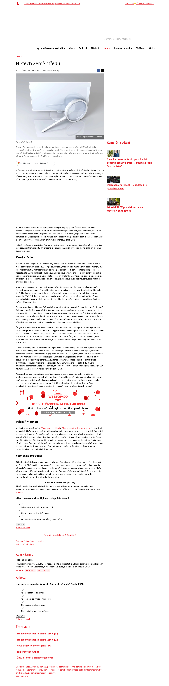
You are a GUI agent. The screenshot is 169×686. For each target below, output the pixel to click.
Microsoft (30, 570)
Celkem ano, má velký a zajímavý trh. (37, 507)
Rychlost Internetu (39, 48)
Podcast (83, 48)
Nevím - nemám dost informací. (35, 513)
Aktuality (60, 48)
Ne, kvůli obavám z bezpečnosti (35, 611)
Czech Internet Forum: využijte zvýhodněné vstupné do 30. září (52, 3)
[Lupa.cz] (19, 3)
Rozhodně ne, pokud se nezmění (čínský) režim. (41, 519)
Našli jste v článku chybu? (25, 544)
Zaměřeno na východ (50, 428)
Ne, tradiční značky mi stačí (33, 605)
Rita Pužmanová (23, 70)
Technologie (43, 570)
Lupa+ (107, 48)
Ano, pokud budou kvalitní (32, 592)
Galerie (153, 48)
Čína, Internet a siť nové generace (77, 428)
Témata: (19, 570)
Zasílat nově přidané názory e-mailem (30, 541)
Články (47, 48)
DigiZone (140, 48)
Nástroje (95, 48)
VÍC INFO (129, 3)
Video (72, 48)
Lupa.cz (19, 56)
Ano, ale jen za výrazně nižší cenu (36, 598)
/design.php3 (21, 492)
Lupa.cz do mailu (123, 48)
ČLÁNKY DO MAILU (145, 3)
